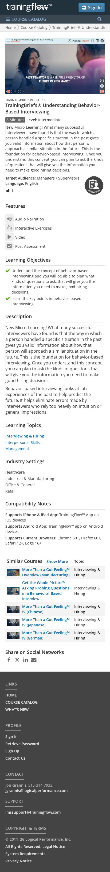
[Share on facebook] (9, 660)
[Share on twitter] (17, 660)
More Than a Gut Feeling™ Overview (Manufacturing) (46, 572)
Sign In (94, 7)
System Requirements (25, 853)
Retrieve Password (22, 743)
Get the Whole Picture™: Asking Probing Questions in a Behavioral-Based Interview (45, 590)
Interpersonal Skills (22, 442)
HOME (11, 695)
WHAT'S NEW (17, 709)
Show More (57, 561)
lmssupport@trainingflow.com (33, 812)
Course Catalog (34, 27)
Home (10, 27)
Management (17, 448)
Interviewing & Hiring (24, 436)
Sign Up (12, 750)
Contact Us (15, 758)
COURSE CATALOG (28, 19)
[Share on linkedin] (25, 660)
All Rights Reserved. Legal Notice (35, 846)
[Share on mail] (33, 660)
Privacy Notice (18, 860)
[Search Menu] (99, 19)
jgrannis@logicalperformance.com (36, 790)
